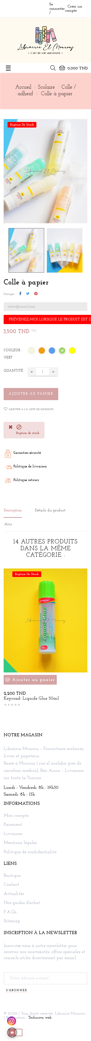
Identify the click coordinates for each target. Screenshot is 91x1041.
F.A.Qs (10, 912)
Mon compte (16, 816)
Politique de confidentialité (30, 852)
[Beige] (32, 351)
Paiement (13, 825)
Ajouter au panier (31, 394)
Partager (20, 294)
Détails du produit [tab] (50, 510)
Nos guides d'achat (22, 903)
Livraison (13, 834)
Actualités (14, 894)
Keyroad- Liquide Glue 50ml (31, 699)
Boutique (12, 876)
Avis (8, 524)
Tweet (28, 294)
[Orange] (42, 351)
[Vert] (62, 351)
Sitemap (12, 921)
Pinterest (36, 294)
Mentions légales (20, 843)
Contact (11, 885)
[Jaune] (72, 351)
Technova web (39, 1018)
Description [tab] (13, 510)
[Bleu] (52, 351)
